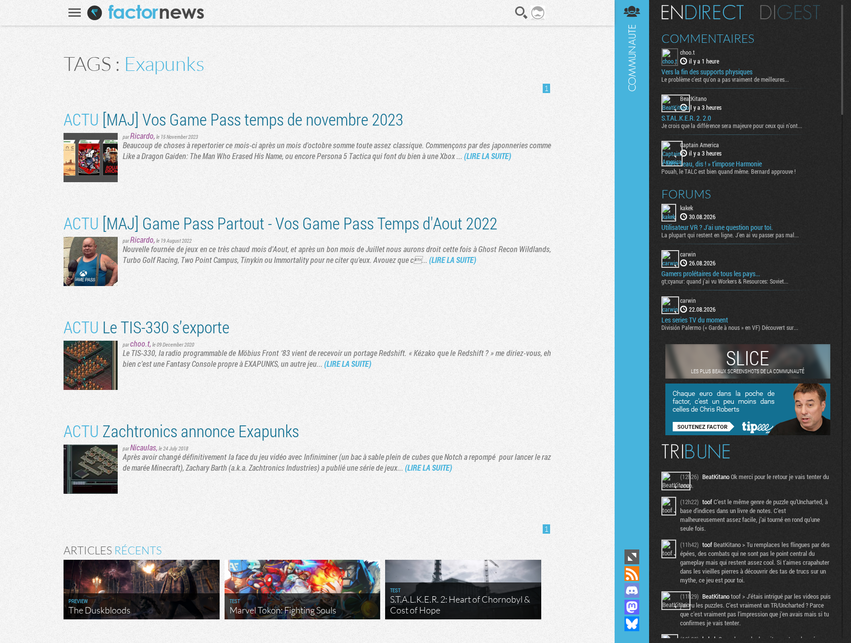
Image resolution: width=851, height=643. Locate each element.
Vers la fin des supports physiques (707, 72)
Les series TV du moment (694, 320)
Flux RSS (631, 573)
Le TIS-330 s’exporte (146, 327)
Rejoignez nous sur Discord (631, 590)
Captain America (699, 145)
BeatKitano (693, 98)
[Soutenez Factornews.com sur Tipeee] (747, 433)
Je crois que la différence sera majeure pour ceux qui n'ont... (731, 125)
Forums (686, 194)
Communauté (632, 273)
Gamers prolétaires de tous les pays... (710, 274)
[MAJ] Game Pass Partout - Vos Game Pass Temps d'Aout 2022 (280, 223)
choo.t (140, 343)
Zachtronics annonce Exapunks (181, 430)
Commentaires (707, 38)
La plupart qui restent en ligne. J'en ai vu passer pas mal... (730, 235)
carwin (688, 254)
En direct (702, 12)
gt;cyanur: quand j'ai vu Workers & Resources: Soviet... (724, 281)
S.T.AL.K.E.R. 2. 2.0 (686, 118)
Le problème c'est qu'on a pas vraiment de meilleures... (725, 79)
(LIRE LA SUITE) (487, 156)
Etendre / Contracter (631, 556)
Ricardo (142, 135)
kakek (686, 208)
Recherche (521, 12)
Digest (790, 12)
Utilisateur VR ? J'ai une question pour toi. (717, 227)
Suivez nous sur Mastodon (631, 607)
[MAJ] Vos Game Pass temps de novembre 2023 (233, 119)
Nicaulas (143, 447)
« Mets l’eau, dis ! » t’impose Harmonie (711, 164)
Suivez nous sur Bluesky (631, 623)
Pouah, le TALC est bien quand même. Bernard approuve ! (728, 171)
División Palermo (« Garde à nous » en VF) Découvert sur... (729, 327)
